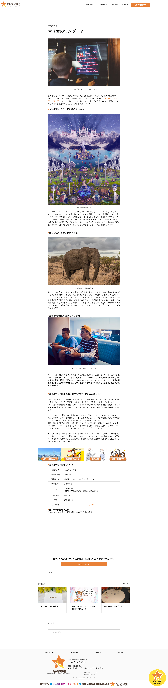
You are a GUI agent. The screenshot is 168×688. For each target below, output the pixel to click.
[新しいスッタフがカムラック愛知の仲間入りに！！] (84, 595)
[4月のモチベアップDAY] (116, 595)
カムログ (51, 572)
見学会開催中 (157, 683)
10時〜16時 (157, 681)
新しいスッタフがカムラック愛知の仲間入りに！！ (83, 607)
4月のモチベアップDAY (113, 606)
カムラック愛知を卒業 (49, 606)
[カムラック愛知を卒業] (52, 595)
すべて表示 (126, 583)
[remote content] (84, 536)
